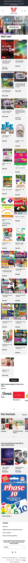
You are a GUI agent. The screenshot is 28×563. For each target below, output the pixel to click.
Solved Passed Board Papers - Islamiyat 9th (20, 322)
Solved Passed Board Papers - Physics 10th (7, 296)
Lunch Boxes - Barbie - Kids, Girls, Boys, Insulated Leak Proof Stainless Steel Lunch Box (20, 112)
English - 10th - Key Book (20, 167)
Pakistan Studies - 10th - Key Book (20, 190)
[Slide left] (11, 409)
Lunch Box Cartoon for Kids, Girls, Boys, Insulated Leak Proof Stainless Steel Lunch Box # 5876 (20, 85)
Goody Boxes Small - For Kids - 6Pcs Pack (6, 136)
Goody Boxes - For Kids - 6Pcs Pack (20, 141)
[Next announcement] (25, 4)
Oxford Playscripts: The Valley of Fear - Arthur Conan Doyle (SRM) (6, 61)
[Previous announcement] (2, 4)
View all (14, 380)
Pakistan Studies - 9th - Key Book (6, 243)
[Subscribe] (23, 547)
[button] (2, 10)
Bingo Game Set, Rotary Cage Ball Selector (19, 468)
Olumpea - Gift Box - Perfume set (6, 371)
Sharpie (3, 397)
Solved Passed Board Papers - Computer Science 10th (7, 271)
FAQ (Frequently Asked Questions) (12, 529)
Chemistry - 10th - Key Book (6, 164)
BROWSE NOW (14, 27)
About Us (5, 526)
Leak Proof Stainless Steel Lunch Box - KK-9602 (7, 112)
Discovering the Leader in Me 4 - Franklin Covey (6, 91)
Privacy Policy (7, 532)
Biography (3, 431)
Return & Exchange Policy (10, 535)
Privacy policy (19, 559)
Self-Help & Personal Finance (18, 432)
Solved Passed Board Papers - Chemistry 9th (20, 348)
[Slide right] (16, 409)
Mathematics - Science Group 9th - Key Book (19, 243)
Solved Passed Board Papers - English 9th (7, 345)
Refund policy (22, 557)
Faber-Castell (16, 400)
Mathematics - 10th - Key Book (6, 220)
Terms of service (10, 559)
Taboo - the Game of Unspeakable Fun (6, 468)
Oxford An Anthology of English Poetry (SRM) (19, 61)
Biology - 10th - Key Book (7, 189)
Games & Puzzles (6, 516)
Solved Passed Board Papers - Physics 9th (7, 322)
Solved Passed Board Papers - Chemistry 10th (20, 270)
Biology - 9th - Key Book (19, 216)
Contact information (15, 562)
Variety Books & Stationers (11, 557)
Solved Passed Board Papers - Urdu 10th (20, 296)
